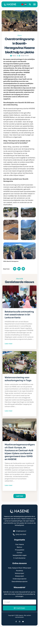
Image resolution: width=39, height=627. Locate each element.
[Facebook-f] (16, 621)
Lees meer (8, 344)
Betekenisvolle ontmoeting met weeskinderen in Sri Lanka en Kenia (19, 314)
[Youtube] (23, 621)
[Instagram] (19, 621)
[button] (30, 4)
